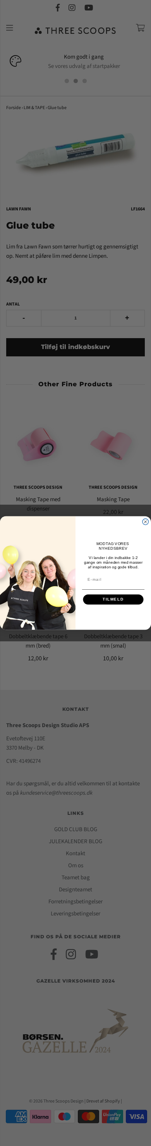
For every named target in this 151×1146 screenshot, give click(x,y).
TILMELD (113, 599)
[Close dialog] (145, 522)
